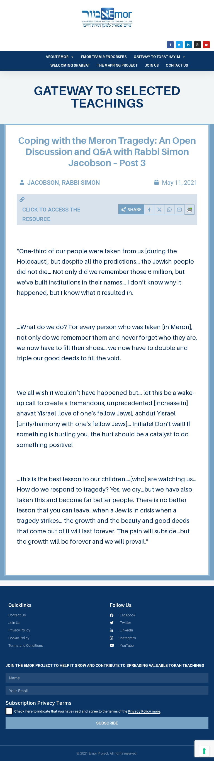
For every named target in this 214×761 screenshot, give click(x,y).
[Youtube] (206, 44)
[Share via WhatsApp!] (169, 209)
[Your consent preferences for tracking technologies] (204, 751)
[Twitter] (179, 44)
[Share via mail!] (179, 209)
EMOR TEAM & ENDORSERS (104, 57)
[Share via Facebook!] (149, 209)
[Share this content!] (131, 209)
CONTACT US (177, 65)
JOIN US (152, 65)
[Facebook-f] (170, 44)
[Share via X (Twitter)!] (159, 209)
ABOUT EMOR (57, 57)
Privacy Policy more (144, 711)
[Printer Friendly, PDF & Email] (189, 210)
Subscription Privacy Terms (39, 703)
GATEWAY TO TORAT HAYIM (157, 57)
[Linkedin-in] (188, 44)
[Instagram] (197, 44)
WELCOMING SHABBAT (70, 65)
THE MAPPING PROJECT (117, 65)
